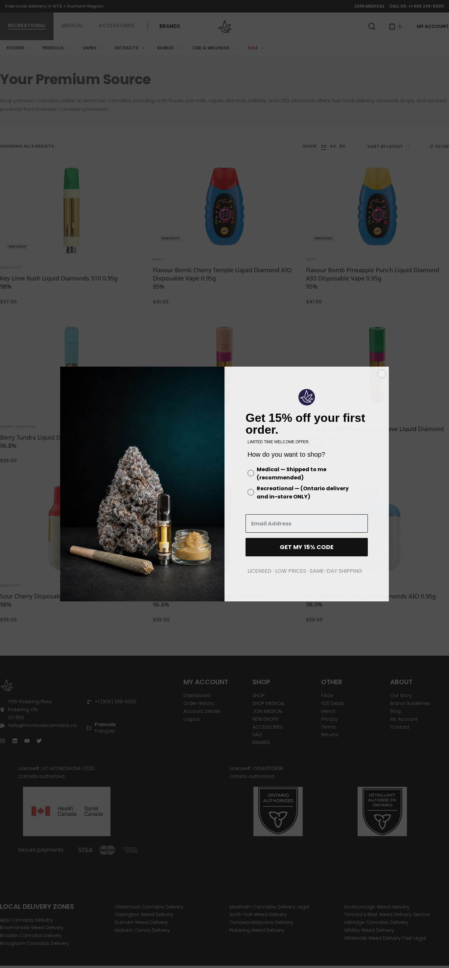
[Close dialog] (381, 373)
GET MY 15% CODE (307, 547)
